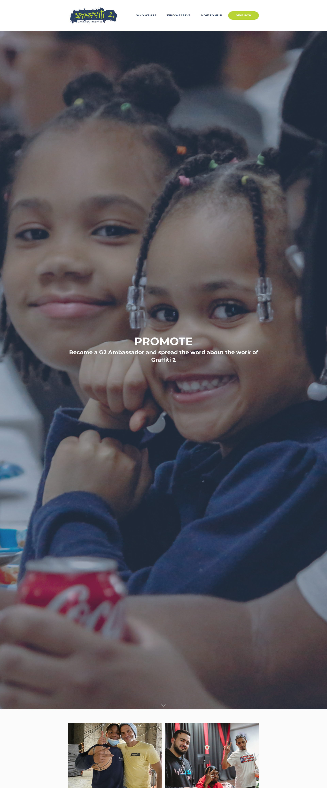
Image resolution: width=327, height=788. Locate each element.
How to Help (211, 15)
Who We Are (146, 15)
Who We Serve (178, 15)
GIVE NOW (243, 15)
